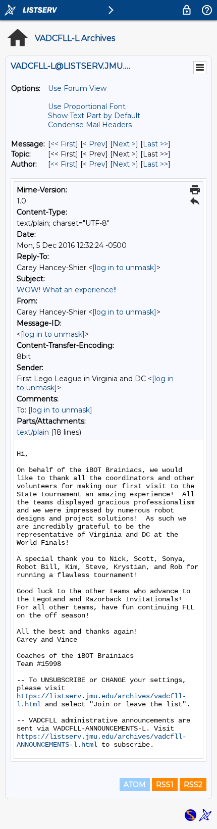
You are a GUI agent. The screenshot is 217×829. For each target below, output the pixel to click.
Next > (124, 143)
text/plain (33, 432)
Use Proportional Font (87, 106)
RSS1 (165, 784)
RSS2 (193, 784)
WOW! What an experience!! (67, 289)
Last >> (155, 143)
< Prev (94, 143)
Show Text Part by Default (94, 115)
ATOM (135, 784)
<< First (63, 143)
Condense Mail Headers (90, 124)
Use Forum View (77, 88)
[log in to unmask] (124, 267)
